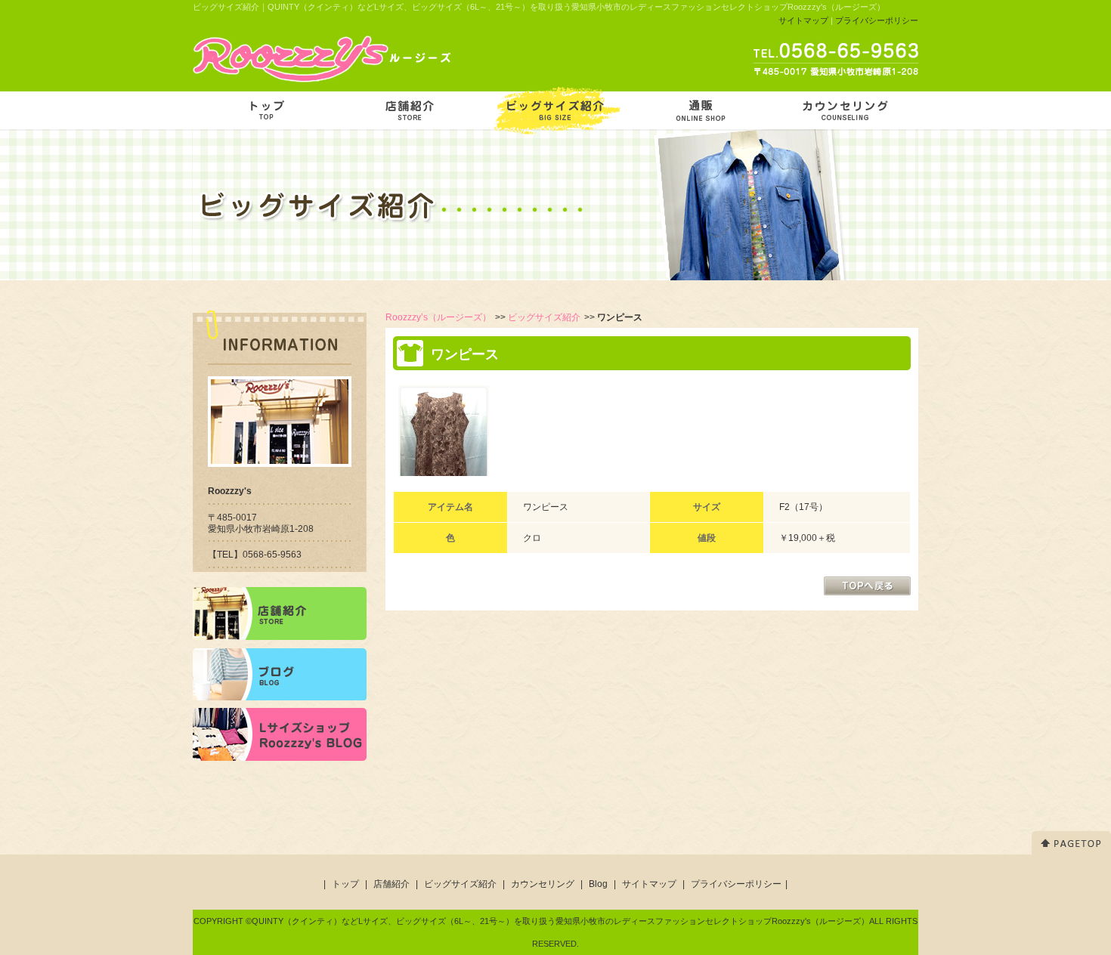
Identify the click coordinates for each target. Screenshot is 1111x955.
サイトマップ (803, 20)
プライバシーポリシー (876, 20)
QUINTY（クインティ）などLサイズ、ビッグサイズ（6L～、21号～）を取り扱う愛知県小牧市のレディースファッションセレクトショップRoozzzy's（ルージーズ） (560, 921)
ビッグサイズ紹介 (544, 317)
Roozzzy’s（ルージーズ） (438, 317)
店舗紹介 (391, 884)
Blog (598, 884)
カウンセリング (542, 884)
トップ (345, 884)
